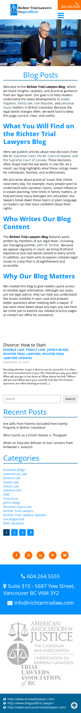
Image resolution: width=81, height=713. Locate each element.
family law (25, 103)
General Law (12, 490)
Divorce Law (13, 350)
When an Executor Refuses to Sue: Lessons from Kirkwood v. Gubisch (38, 445)
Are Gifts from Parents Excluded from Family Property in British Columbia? (35, 426)
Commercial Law (15, 474)
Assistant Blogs (14, 470)
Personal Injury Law (17, 507)
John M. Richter (48, 245)
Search (70, 399)
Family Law (35, 350)
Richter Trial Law (30, 10)
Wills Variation (13, 523)
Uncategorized (13, 519)
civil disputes (43, 103)
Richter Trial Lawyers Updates (24, 515)
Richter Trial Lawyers (22, 354)
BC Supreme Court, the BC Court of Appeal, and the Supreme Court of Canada (40, 158)
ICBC (6, 494)
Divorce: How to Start (24, 345)
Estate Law (11, 482)
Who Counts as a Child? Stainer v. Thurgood (35, 435)
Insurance (10, 498)
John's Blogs (57, 350)
